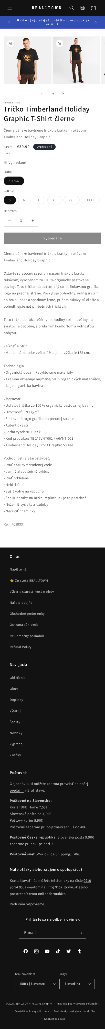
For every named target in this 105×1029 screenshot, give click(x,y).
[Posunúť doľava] (41, 93)
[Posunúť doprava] (63, 93)
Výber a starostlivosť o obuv (32, 591)
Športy (15, 722)
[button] (9, 7)
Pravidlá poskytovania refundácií (78, 1003)
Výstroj (15, 710)
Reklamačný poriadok (27, 636)
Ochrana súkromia (24, 624)
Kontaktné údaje (54, 1018)
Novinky (16, 733)
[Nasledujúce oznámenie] (96, 22)
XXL (74, 201)
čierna (16, 182)
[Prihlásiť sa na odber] (80, 933)
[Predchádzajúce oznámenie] (9, 22)
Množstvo (10, 211)
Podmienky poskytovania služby (74, 1011)
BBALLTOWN (23, 1003)
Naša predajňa (21, 602)
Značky (15, 755)
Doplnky (16, 699)
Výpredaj (16, 744)
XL (57, 201)
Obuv (14, 688)
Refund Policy (21, 647)
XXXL (93, 201)
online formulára (52, 893)
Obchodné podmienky (27, 613)
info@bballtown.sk (62, 887)
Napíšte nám (20, 569)
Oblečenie (17, 677)
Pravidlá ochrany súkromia (32, 1011)
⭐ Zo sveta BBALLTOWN (29, 580)
